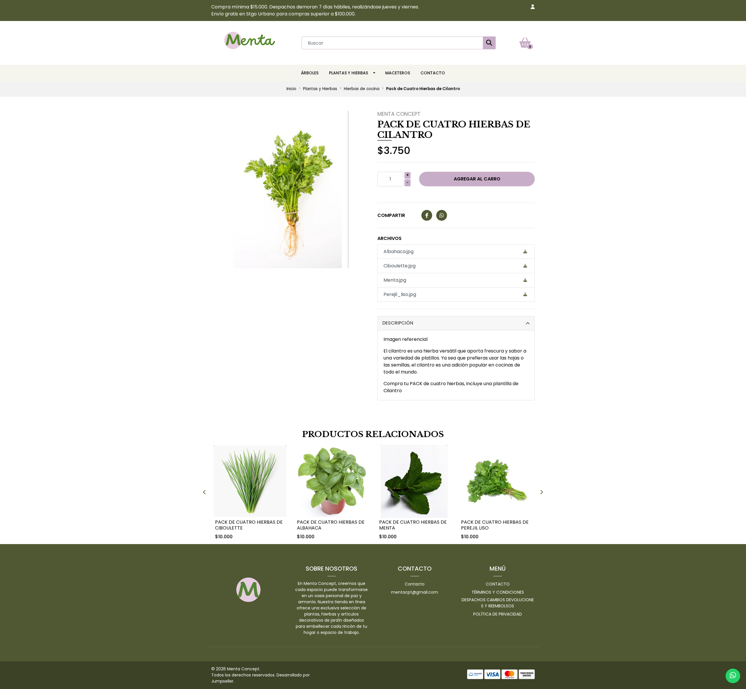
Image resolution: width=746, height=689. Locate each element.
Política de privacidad (497, 614)
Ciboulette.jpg (399, 265)
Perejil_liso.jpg (399, 294)
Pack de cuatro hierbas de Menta (413, 525)
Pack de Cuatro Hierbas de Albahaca (331, 525)
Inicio (291, 89)
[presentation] (204, 492)
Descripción (397, 323)
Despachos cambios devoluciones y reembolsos (498, 603)
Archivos (389, 238)
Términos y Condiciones (497, 592)
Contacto (432, 73)
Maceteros (397, 73)
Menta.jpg (394, 280)
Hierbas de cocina (361, 89)
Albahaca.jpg (398, 251)
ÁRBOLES (310, 73)
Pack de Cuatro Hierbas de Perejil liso (495, 525)
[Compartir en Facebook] (426, 215)
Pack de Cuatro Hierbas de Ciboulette (249, 525)
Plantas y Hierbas (348, 73)
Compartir (391, 215)
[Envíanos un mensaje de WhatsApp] (733, 676)
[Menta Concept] (249, 42)
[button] (533, 6)
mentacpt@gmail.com (414, 592)
